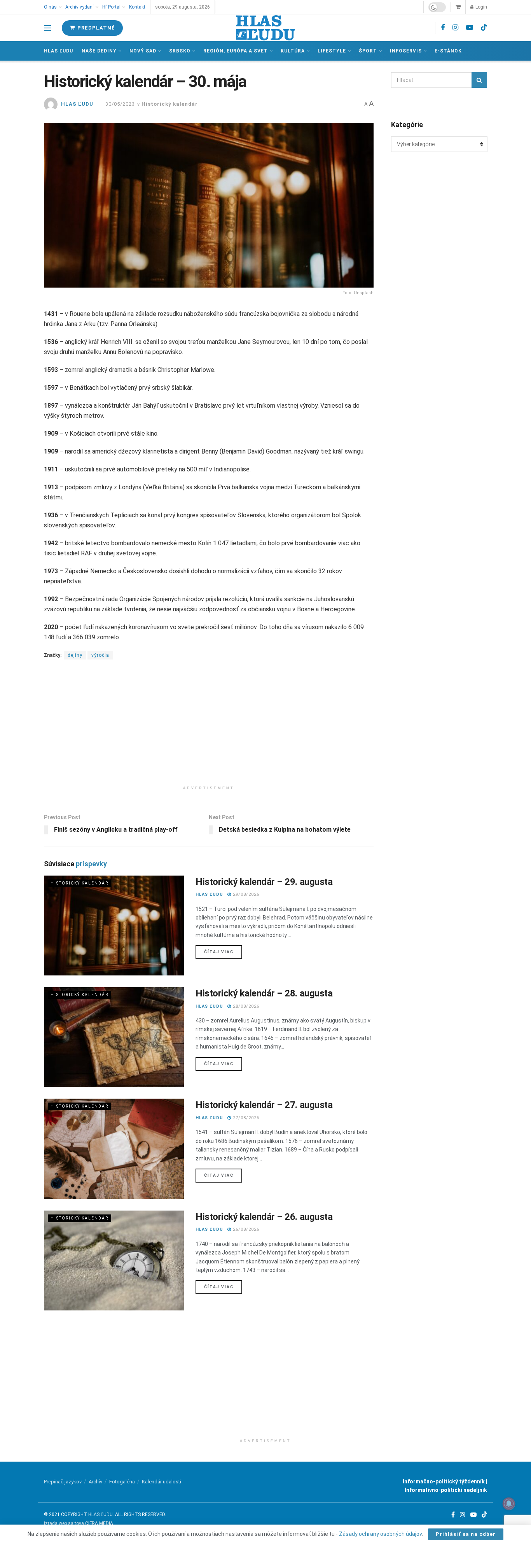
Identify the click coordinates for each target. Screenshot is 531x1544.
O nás (50, 7)
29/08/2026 (245, 894)
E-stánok (448, 51)
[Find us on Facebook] (443, 27)
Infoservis (406, 51)
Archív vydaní (79, 7)
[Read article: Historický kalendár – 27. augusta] (114, 1149)
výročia (100, 655)
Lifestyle (332, 51)
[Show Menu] (47, 28)
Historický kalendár (169, 104)
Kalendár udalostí (161, 1482)
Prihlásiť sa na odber (466, 1534)
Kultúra (293, 51)
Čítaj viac (223, 951)
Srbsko (179, 51)
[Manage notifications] (509, 1503)
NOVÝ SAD (142, 51)
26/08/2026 (245, 1229)
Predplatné (95, 28)
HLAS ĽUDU (77, 104)
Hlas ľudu (58, 51)
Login (480, 7)
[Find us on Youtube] (469, 27)
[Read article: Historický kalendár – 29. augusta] (114, 925)
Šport (368, 51)
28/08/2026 (245, 1006)
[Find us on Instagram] (455, 27)
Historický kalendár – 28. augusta (264, 993)
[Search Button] (479, 80)
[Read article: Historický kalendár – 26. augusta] (114, 1260)
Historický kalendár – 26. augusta (264, 1216)
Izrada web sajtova (64, 1523)
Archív (95, 1482)
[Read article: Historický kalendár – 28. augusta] (114, 1037)
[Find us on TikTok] (484, 27)
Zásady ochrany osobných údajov (380, 1534)
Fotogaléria (122, 1482)
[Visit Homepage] (265, 27)
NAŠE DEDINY (99, 51)
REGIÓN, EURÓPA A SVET (235, 51)
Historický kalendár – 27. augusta (264, 1104)
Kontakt (137, 7)
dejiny (75, 655)
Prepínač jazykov (63, 1482)
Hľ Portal (111, 7)
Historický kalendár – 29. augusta (264, 881)
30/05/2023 (120, 104)
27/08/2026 (245, 1117)
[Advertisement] (209, 727)
